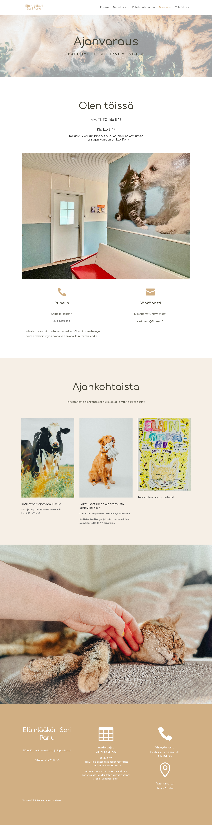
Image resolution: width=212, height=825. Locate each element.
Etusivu (104, 7)
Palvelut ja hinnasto (143, 7)
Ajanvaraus (165, 7)
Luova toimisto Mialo (49, 800)
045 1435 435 (165, 755)
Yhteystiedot (182, 7)
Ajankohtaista (120, 7)
